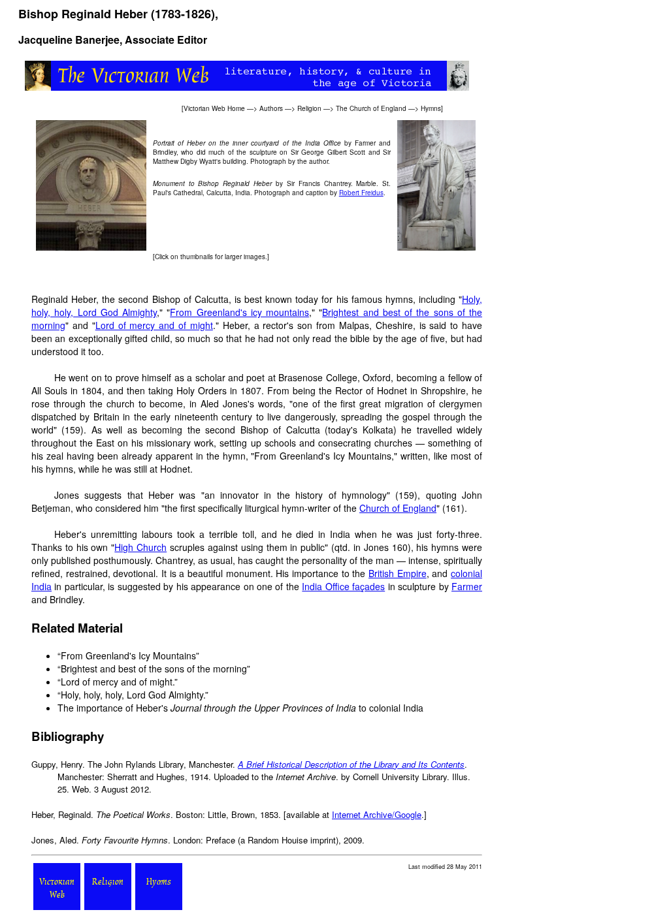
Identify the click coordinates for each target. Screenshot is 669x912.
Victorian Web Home (214, 108)
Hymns (431, 108)
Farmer (466, 586)
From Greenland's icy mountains (239, 312)
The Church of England (371, 108)
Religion (309, 108)
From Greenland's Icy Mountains (128, 655)
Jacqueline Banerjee (69, 39)
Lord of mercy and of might (154, 325)
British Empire (397, 573)
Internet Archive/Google (376, 814)
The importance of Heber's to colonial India (240, 707)
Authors (271, 108)
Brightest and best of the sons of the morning (154, 668)
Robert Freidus (361, 192)
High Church (140, 547)
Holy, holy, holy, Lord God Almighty (132, 694)
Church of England (397, 507)
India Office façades (343, 586)
